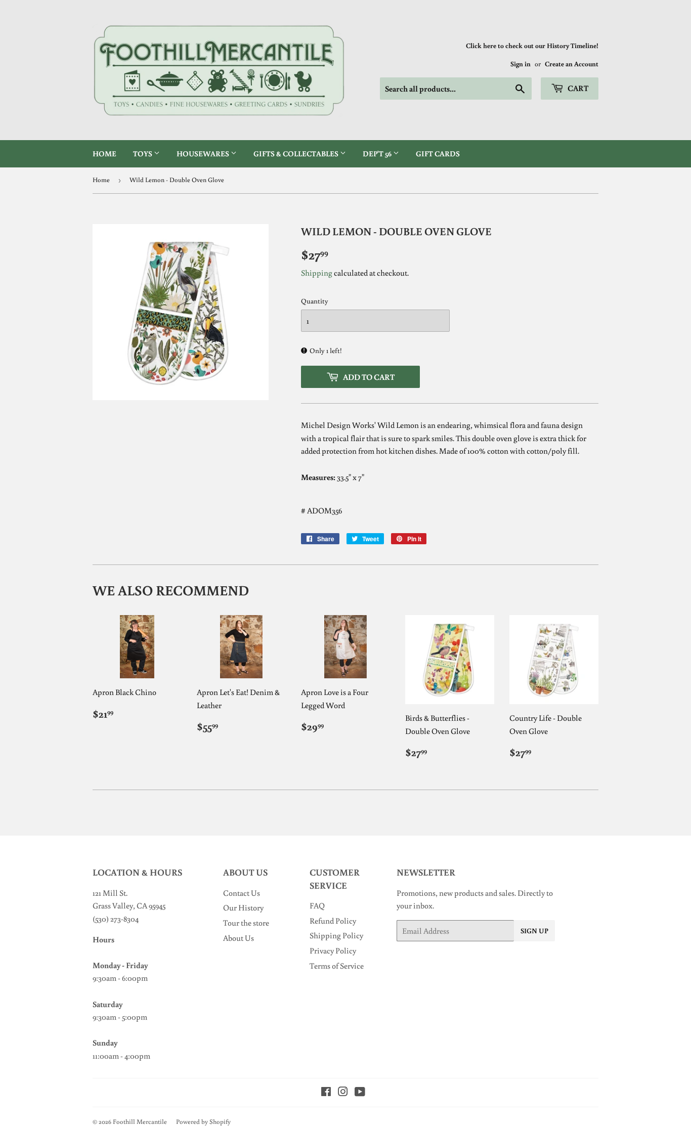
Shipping (316, 273)
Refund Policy (333, 921)
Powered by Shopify (203, 1121)
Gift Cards (438, 153)
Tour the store (246, 923)
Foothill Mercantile (140, 1121)
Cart (577, 88)
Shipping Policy (336, 935)
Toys (143, 153)
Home (104, 153)
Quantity (314, 301)
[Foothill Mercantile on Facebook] (326, 1093)
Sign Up (534, 930)
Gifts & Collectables (296, 153)
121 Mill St (109, 893)
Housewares (204, 153)
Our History (243, 907)
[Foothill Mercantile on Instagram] (343, 1093)
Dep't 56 (378, 153)
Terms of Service (337, 966)
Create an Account (571, 63)
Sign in (520, 63)
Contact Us (241, 893)
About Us (238, 938)
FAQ (317, 905)
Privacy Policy (333, 950)
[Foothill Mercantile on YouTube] (360, 1093)
